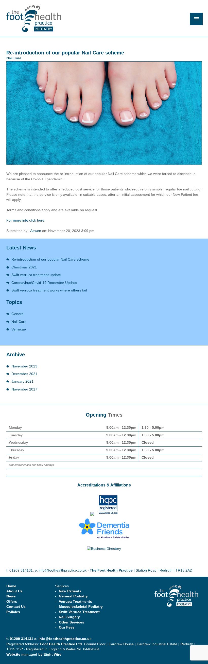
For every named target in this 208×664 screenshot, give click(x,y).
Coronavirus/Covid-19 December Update (44, 283)
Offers (11, 601)
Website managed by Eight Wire (33, 654)
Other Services (71, 622)
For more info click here (25, 220)
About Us (14, 591)
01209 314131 (21, 570)
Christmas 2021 (24, 267)
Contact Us (16, 607)
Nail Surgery (69, 617)
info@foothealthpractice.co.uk (62, 570)
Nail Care (13, 58)
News (11, 596)
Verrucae (18, 329)
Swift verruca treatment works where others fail (49, 290)
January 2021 (22, 381)
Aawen (35, 231)
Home (11, 586)
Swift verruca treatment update (36, 275)
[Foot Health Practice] (33, 19)
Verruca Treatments (75, 601)
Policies (13, 612)
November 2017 (24, 389)
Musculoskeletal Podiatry (81, 607)
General (17, 314)
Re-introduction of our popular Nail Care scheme (50, 259)
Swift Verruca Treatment (79, 612)
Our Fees (67, 627)
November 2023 (24, 366)
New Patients (70, 591)
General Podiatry (73, 596)
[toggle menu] (196, 19)
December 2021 (24, 374)
